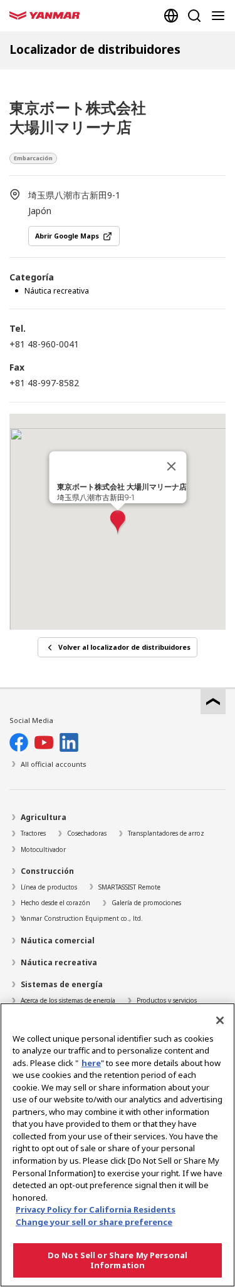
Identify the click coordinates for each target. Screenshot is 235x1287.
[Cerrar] (171, 466)
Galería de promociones (146, 902)
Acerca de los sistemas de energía (68, 1000)
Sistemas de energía (62, 984)
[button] (118, 523)
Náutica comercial (58, 940)
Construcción (47, 871)
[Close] (220, 1020)
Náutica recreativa (59, 962)
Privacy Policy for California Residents (95, 1209)
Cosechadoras (87, 833)
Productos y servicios (167, 1000)
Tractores (33, 833)
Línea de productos (49, 887)
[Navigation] (220, 15)
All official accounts (53, 764)
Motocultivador (43, 849)
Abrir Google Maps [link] (67, 236)
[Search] (194, 15)
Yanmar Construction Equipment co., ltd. (82, 918)
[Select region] (171, 15)
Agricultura (43, 817)
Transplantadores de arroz (166, 833)
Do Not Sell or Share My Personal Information (117, 1260)
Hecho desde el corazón (55, 902)
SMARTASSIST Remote (129, 887)
